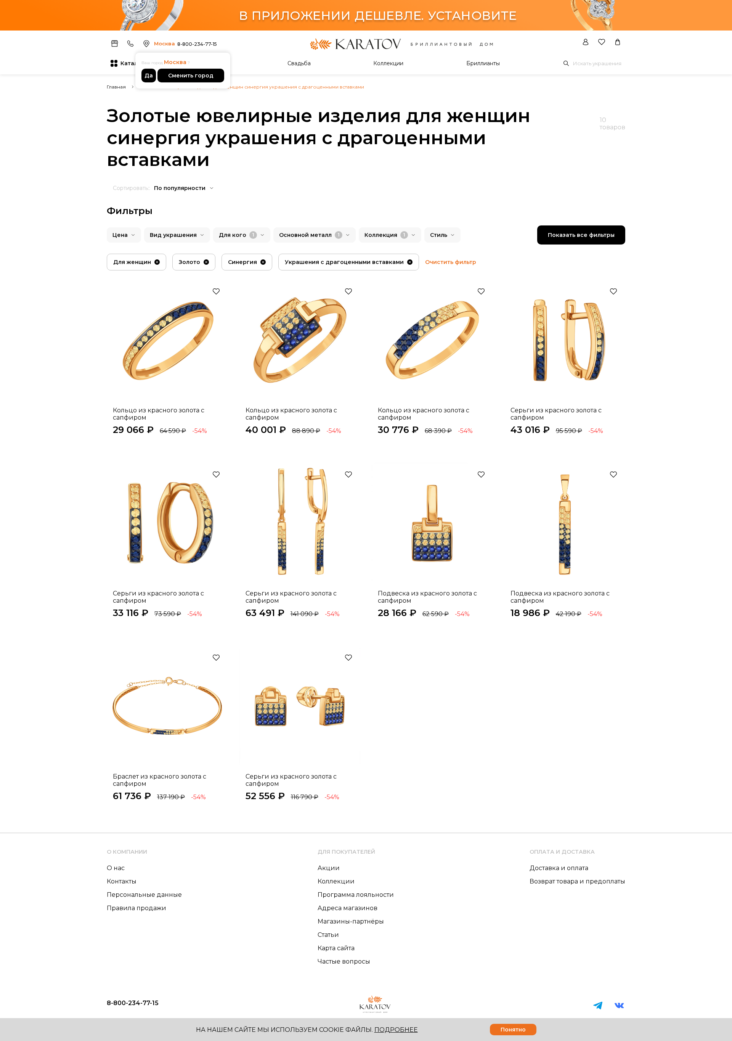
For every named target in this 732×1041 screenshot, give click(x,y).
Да (148, 75)
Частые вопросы (344, 961)
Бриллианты (483, 63)
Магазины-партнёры (351, 921)
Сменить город (191, 75)
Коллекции (388, 63)
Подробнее (396, 1029)
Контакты (121, 881)
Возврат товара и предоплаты (577, 881)
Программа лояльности (356, 894)
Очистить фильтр (450, 262)
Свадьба (299, 63)
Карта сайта (336, 948)
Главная (116, 87)
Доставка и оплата (559, 868)
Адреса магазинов (347, 908)
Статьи (328, 934)
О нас (116, 868)
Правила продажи (136, 908)
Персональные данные (144, 894)
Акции (329, 868)
